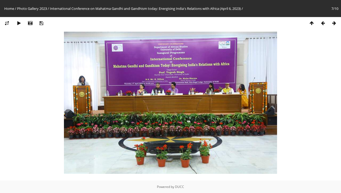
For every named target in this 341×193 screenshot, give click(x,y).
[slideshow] (19, 23)
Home (9, 8)
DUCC (179, 186)
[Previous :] (322, 23)
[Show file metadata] (30, 23)
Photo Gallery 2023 (32, 8)
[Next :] (334, 23)
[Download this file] (41, 23)
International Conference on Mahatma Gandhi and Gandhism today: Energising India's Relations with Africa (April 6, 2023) (145, 8)
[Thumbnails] (311, 23)
